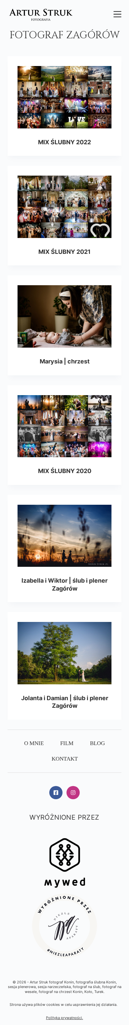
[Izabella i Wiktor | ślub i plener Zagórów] (64, 536)
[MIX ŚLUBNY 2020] (64, 426)
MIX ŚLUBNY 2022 (64, 142)
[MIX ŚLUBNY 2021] (64, 207)
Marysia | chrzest (65, 361)
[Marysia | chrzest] (64, 316)
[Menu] (117, 14)
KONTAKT (65, 759)
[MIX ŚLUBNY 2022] (64, 97)
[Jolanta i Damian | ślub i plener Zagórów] (64, 653)
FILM (66, 743)
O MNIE (34, 743)
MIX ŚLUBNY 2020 (64, 470)
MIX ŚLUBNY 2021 (64, 251)
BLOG (97, 743)
